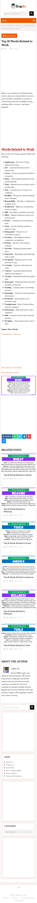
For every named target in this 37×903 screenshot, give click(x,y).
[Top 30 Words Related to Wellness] (18, 599)
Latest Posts (10, 767)
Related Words (10, 35)
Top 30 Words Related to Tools (17, 645)
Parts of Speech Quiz (13, 770)
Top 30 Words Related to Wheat (17, 475)
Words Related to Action (10, 372)
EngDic (13, 895)
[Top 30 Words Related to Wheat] (18, 463)
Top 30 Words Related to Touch (17, 543)
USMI (4, 49)
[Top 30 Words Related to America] (18, 565)
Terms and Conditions (14, 776)
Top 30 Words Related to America (18, 577)
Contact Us (10, 765)
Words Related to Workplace (11, 367)
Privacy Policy (11, 773)
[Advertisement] (18, 70)
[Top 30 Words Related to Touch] (18, 531)
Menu (4, 20)
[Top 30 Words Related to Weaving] (18, 497)
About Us (9, 762)
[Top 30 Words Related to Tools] (18, 633)
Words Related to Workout (11, 334)
